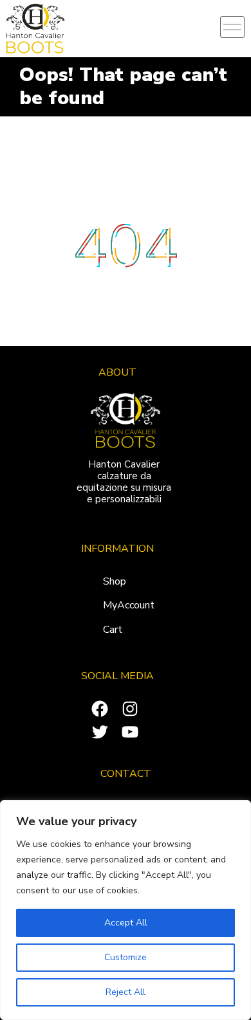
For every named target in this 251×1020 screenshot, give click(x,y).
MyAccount (128, 605)
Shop (114, 581)
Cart (112, 630)
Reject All (125, 992)
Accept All (125, 922)
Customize (125, 957)
